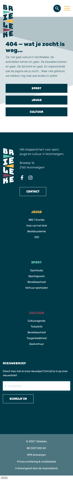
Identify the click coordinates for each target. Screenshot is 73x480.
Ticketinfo (36, 326)
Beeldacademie (36, 231)
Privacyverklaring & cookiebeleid (36, 461)
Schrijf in (18, 398)
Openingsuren (36, 276)
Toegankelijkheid (37, 338)
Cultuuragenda (36, 320)
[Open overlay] (67, 8)
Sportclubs (36, 270)
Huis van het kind (36, 225)
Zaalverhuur (36, 344)
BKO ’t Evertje (37, 219)
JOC (36, 237)
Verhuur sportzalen (36, 287)
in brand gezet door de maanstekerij (36, 468)
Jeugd (37, 100)
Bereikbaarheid (37, 282)
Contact (32, 191)
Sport (36, 88)
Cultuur (36, 111)
